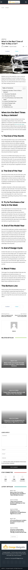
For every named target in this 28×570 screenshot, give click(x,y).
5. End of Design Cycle (9, 103)
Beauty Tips (14, 360)
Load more (13, 536)
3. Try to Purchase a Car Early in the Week (13, 98)
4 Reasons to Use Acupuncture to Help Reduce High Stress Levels (14, 421)
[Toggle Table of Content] (23, 88)
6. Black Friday (7, 105)
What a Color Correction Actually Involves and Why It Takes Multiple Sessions (14, 364)
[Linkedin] (12, 562)
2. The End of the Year (9, 96)
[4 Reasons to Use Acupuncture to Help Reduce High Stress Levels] (14, 410)
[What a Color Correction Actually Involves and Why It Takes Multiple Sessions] (14, 354)
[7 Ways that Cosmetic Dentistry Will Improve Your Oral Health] (14, 382)
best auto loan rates (19, 124)
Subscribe (22, 476)
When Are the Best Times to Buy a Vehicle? (12, 91)
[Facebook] (4, 562)
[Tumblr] (20, 562)
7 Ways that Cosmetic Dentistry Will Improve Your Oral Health (14, 393)
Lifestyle (7, 7)
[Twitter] (23, 562)
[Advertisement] (14, 23)
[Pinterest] (16, 562)
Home (2, 7)
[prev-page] (2, 427)
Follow (14, 476)
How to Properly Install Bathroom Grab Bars (7, 316)
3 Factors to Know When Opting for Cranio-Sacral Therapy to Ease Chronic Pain (18, 531)
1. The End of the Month (10, 94)
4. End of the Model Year (10, 101)
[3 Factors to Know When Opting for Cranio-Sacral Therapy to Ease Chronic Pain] (5, 530)
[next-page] (5, 427)
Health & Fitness (13, 390)
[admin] (2, 46)
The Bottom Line (8, 107)
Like (5, 476)
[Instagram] (8, 562)
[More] (21, 51)
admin (6, 46)
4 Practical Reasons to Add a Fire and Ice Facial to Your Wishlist (18, 522)
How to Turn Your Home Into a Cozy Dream (21, 316)
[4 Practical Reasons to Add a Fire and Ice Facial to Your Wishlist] (5, 521)
